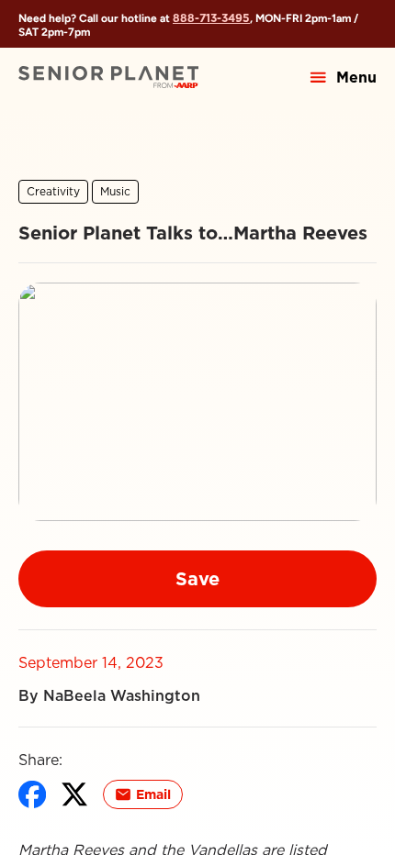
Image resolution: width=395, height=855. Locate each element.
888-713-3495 (211, 18)
